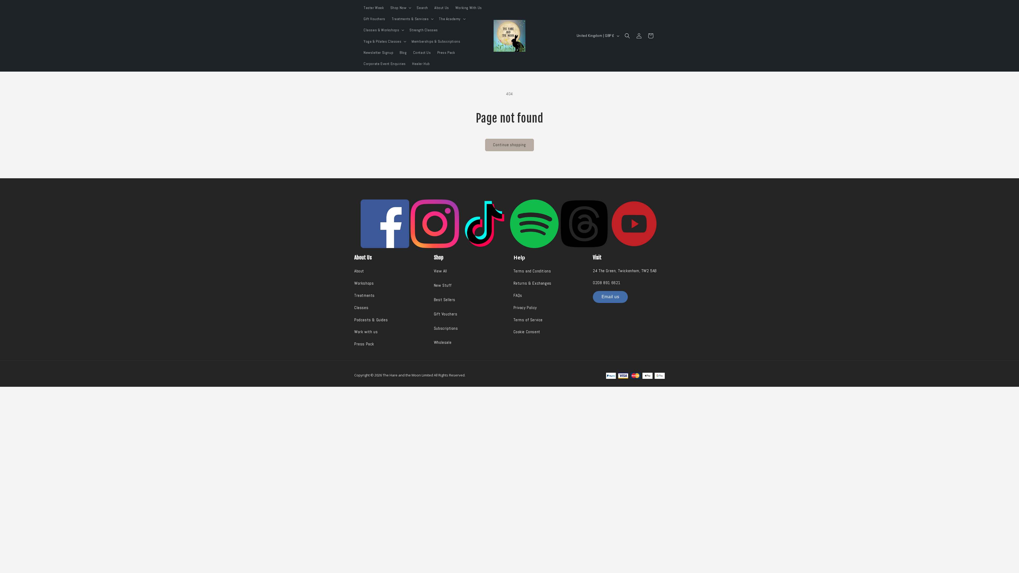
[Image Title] (385, 223)
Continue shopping (509, 144)
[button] (400, 7)
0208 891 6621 (606, 282)
